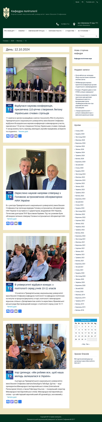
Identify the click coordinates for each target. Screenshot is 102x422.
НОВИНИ (21, 31)
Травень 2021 (80, 257)
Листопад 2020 (80, 276)
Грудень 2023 (80, 171)
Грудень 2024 (80, 134)
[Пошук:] (89, 36)
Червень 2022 (80, 226)
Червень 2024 (80, 152)
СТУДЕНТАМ (69, 31)
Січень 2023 (79, 205)
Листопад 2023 (80, 174)
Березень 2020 (80, 285)
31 (85, 339)
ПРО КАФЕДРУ (9, 31)
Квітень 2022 (80, 233)
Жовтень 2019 (80, 294)
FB (82, 2)
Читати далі (23, 131)
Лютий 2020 (79, 288)
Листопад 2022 (80, 211)
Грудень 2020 (80, 273)
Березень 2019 (80, 307)
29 (79, 339)
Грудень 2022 (80, 208)
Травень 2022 (80, 230)
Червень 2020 (80, 282)
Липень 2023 (80, 186)
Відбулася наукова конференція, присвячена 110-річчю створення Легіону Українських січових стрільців (38, 109)
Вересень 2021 (80, 245)
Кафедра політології (24, 11)
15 (79, 333)
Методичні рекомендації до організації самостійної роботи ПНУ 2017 (84, 361)
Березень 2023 (80, 199)
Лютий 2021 (79, 267)
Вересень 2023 (80, 180)
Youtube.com (90, 2)
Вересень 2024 (80, 143)
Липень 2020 (80, 279)
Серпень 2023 (80, 183)
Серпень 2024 (80, 146)
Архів (77, 2)
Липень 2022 (80, 223)
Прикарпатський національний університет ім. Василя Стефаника (48, 419)
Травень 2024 (80, 155)
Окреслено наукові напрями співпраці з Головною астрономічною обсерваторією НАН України (38, 197)
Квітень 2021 (80, 260)
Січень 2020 (79, 291)
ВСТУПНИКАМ (83, 31)
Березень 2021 (80, 264)
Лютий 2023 (79, 202)
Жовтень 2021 (80, 242)
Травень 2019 (80, 301)
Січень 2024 (79, 168)
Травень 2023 (80, 192)
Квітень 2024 (80, 158)
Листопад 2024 (80, 137)
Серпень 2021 (80, 248)
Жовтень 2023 (80, 177)
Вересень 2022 (80, 217)
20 (95, 333)
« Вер (83, 344)
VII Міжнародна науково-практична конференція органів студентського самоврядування (86, 85)
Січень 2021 (79, 270)
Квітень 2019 (80, 304)
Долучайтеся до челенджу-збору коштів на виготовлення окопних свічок (85, 77)
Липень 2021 (80, 251)
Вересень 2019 (80, 298)
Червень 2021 (80, 254)
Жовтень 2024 (80, 140)
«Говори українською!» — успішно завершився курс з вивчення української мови (84, 113)
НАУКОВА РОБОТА (55, 31)
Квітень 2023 (80, 196)
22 (79, 336)
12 (92, 330)
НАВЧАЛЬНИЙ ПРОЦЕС (36, 31)
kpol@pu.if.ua (65, 24)
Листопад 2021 (80, 239)
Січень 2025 (79, 131)
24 (85, 336)
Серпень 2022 (80, 220)
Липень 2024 (80, 149)
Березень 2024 (80, 162)
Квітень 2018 (80, 310)
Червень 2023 (80, 189)
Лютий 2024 (79, 165)
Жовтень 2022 (80, 214)
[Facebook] (97, 2)
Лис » (88, 344)
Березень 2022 (80, 236)
